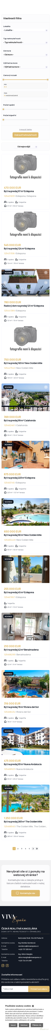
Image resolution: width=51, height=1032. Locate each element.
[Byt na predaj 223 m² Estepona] (25, 454)
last (36, 848)
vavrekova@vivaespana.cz (28, 946)
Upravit (13, 1025)
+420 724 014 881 (25, 960)
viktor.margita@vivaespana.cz (29, 957)
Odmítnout (24, 1025)
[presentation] (5, 282)
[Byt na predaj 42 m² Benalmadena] (25, 626)
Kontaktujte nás (27, 893)
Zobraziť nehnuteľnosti (25, 135)
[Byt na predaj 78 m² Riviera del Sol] (25, 684)
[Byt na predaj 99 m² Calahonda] (25, 397)
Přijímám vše (36, 1025)
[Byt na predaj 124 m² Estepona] (25, 225)
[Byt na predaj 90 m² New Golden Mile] (25, 512)
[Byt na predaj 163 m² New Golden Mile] (25, 340)
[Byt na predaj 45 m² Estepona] (25, 569)
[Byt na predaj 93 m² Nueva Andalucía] (25, 741)
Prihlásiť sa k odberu (39, 989)
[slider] (3, 80)
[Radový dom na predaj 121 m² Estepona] (25, 283)
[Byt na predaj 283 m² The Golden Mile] (25, 798)
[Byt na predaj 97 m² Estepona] (25, 168)
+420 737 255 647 (25, 949)
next (33, 848)
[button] (25, 30)
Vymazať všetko (25, 129)
